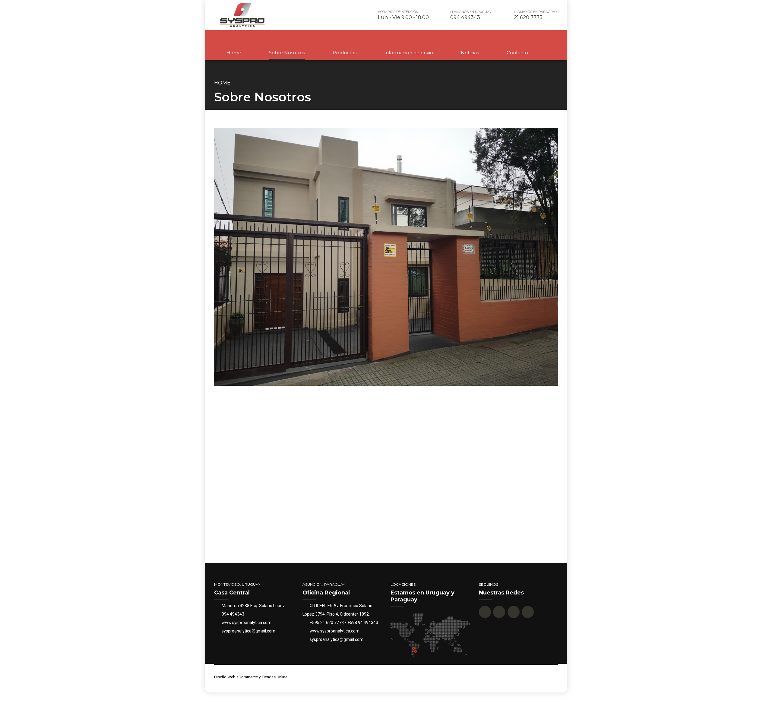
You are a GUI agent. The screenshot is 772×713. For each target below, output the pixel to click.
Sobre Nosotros (287, 52)
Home (233, 52)
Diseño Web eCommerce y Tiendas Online (250, 676)
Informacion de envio (408, 52)
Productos (344, 52)
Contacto (517, 52)
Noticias (470, 52)
